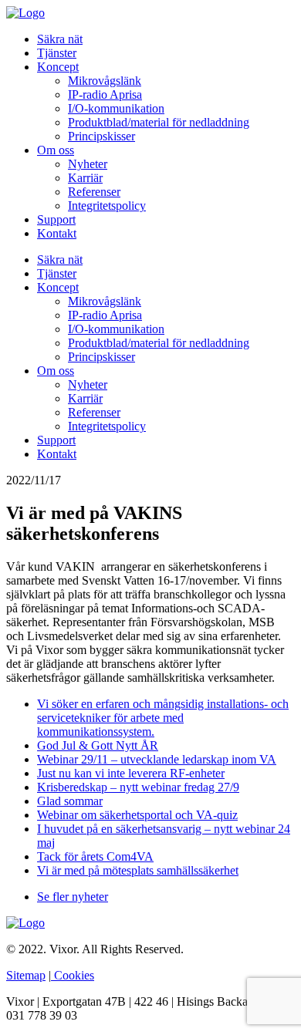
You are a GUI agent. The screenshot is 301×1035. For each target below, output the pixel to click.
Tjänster (56, 52)
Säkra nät (60, 39)
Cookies (72, 975)
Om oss (55, 150)
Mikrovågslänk (104, 80)
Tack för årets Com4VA (95, 856)
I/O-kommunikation (116, 108)
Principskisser (101, 136)
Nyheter (87, 163)
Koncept (58, 66)
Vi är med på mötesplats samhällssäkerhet (137, 870)
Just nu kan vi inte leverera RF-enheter (131, 773)
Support (56, 219)
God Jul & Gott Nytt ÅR (97, 745)
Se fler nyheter (72, 896)
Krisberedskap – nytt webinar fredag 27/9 (138, 787)
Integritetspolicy (107, 205)
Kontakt (56, 233)
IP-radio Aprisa (105, 94)
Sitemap (26, 975)
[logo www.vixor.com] (25, 12)
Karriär (85, 177)
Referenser (94, 191)
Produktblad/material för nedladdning (158, 122)
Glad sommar (70, 800)
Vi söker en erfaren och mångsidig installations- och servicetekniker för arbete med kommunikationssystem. (163, 717)
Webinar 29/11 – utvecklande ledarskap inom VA (156, 759)
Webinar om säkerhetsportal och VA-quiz (137, 814)
